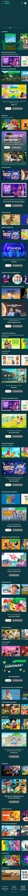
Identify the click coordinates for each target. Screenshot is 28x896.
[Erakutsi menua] (2, 3)
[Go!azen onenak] (11, 343)
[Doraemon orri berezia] (14, 740)
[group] (14, 42)
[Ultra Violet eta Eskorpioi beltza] (11, 61)
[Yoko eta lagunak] (11, 452)
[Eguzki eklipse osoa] (14, 309)
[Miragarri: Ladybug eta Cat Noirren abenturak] (6, 279)
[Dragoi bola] (11, 724)
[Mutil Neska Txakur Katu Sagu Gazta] (11, 694)
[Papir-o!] (14, 91)
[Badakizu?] (11, 875)
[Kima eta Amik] (14, 421)
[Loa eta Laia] (14, 15)
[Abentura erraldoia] (11, 219)
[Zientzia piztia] (11, 174)
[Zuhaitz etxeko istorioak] (11, 634)
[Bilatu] (22, 3)
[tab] (5, 28)
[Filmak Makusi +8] (14, 786)
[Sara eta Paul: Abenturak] (11, 293)
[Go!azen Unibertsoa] (14, 560)
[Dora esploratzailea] (11, 589)
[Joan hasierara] (7, 3)
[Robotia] (14, 376)
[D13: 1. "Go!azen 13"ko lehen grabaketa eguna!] (13, 156)
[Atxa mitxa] (11, 651)
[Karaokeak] (14, 250)
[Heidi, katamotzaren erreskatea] (11, 709)
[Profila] (25, 3)
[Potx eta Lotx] (17, 279)
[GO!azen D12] (11, 845)
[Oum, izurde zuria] (11, 830)
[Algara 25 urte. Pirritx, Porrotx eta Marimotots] (11, 124)
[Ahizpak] (11, 816)
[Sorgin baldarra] (11, 771)
